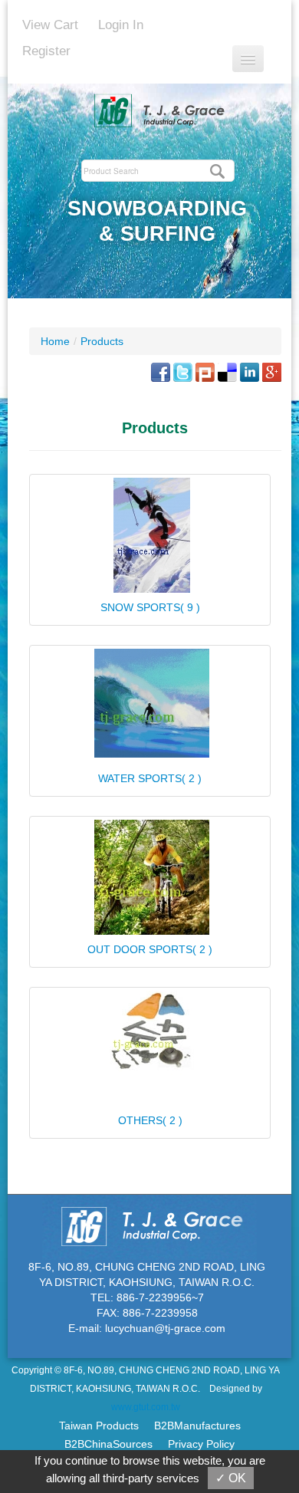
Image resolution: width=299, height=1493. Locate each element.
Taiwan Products (99, 1425)
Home (55, 341)
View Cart (50, 25)
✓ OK (230, 1478)
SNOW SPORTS (150, 607)
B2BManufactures (197, 1425)
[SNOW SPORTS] (150, 535)
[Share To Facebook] (160, 371)
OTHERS (150, 1120)
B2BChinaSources (108, 1444)
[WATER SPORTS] (150, 703)
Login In (120, 25)
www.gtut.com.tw (145, 1407)
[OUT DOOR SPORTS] (150, 877)
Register (46, 51)
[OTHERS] (150, 1033)
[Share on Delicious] (227, 371)
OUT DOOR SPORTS (149, 949)
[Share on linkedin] (249, 371)
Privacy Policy (201, 1444)
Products (101, 341)
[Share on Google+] (271, 371)
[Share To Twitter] (182, 371)
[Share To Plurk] (205, 371)
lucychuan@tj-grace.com (165, 1328)
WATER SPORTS (150, 778)
